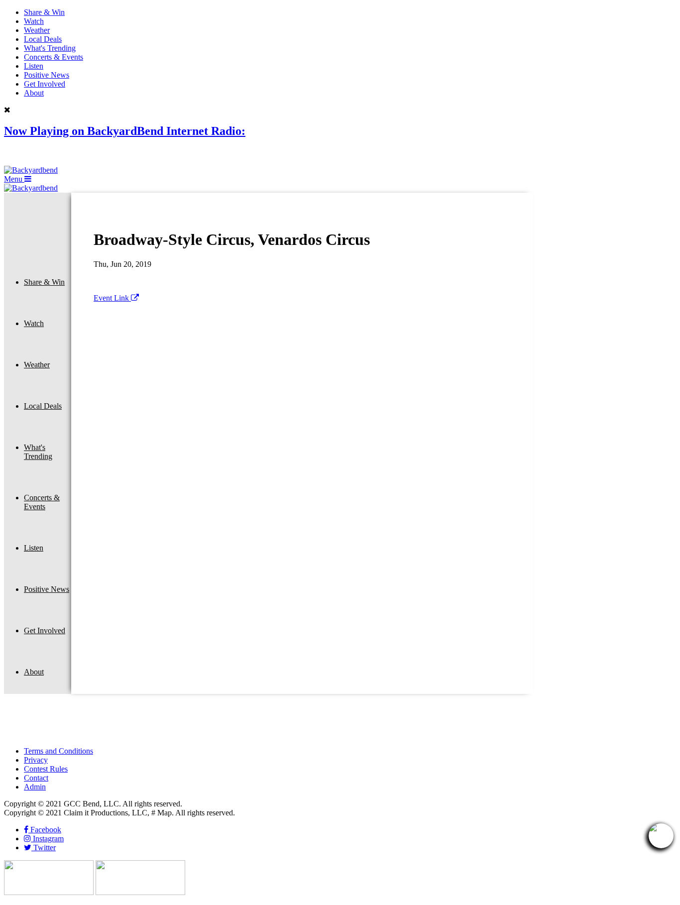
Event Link (112, 298)
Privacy (36, 760)
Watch (34, 21)
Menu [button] (14, 179)
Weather (37, 30)
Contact (36, 778)
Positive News (46, 75)
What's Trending (50, 48)
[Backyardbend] (31, 170)
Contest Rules (46, 769)
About (34, 93)
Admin (35, 787)
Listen (33, 66)
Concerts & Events (53, 57)
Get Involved (44, 84)
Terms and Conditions (58, 751)
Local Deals (43, 39)
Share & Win (44, 12)
